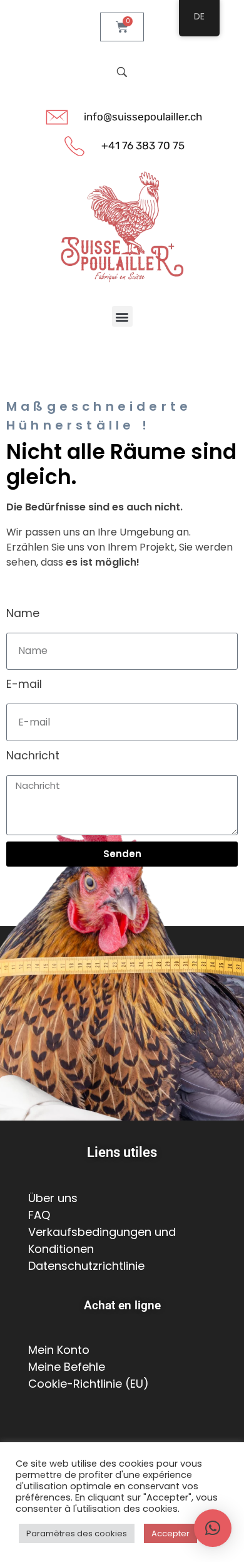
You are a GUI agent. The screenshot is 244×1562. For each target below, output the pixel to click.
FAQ (39, 1215)
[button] (122, 316)
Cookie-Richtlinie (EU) (88, 1383)
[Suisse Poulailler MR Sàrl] (122, 227)
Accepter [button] (170, 1533)
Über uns (53, 1198)
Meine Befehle (66, 1367)
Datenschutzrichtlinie (86, 1266)
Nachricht (32, 755)
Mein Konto (58, 1350)
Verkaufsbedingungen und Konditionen (102, 1240)
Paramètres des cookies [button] (76, 1533)
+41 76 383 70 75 (143, 145)
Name (22, 613)
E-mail (24, 684)
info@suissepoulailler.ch (143, 116)
